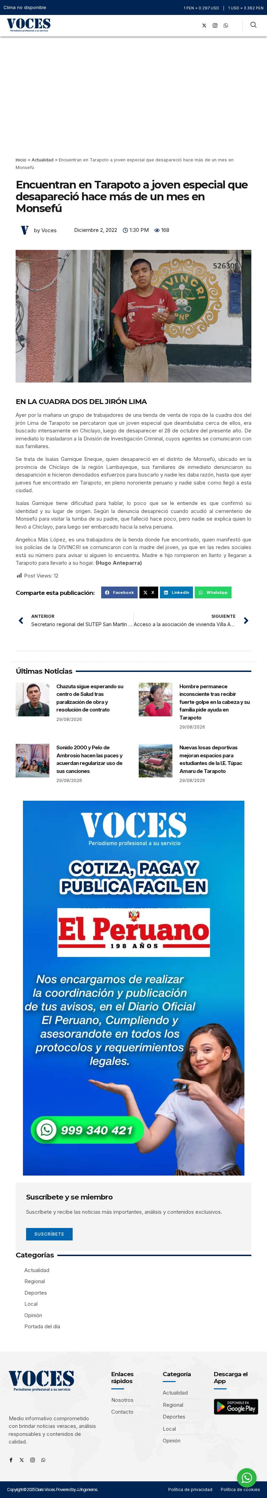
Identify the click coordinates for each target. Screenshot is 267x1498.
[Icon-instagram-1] (215, 25)
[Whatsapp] (43, 1460)
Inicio (21, 159)
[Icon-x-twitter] (21, 1460)
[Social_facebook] (193, 25)
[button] (184, 25)
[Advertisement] (133, 88)
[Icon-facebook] (11, 1460)
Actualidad (43, 159)
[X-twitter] (204, 25)
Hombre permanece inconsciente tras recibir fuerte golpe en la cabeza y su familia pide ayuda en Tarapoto (214, 702)
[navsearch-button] (253, 26)
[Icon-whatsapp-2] (225, 25)
